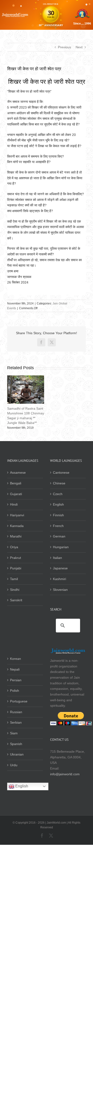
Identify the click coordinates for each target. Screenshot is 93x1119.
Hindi (14, 504)
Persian (15, 680)
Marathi (15, 536)
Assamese (18, 472)
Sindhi (14, 590)
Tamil (14, 579)
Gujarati (16, 494)
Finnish (58, 515)
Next (79, 47)
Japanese (60, 568)
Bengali (15, 483)
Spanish (16, 744)
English (58, 504)
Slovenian (60, 590)
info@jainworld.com (65, 774)
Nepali (15, 669)
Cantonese (61, 472)
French (58, 526)
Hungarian (61, 547)
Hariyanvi (17, 515)
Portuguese (18, 701)
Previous (64, 47)
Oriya (14, 547)
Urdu (13, 765)
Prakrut (15, 558)
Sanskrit (16, 600)
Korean (15, 659)
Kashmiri (59, 579)
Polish (14, 690)
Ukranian (17, 754)
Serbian (16, 722)
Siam (14, 733)
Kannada (17, 526)
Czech (57, 494)
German (59, 536)
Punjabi (15, 568)
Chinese (59, 483)
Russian (16, 712)
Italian (57, 558)
